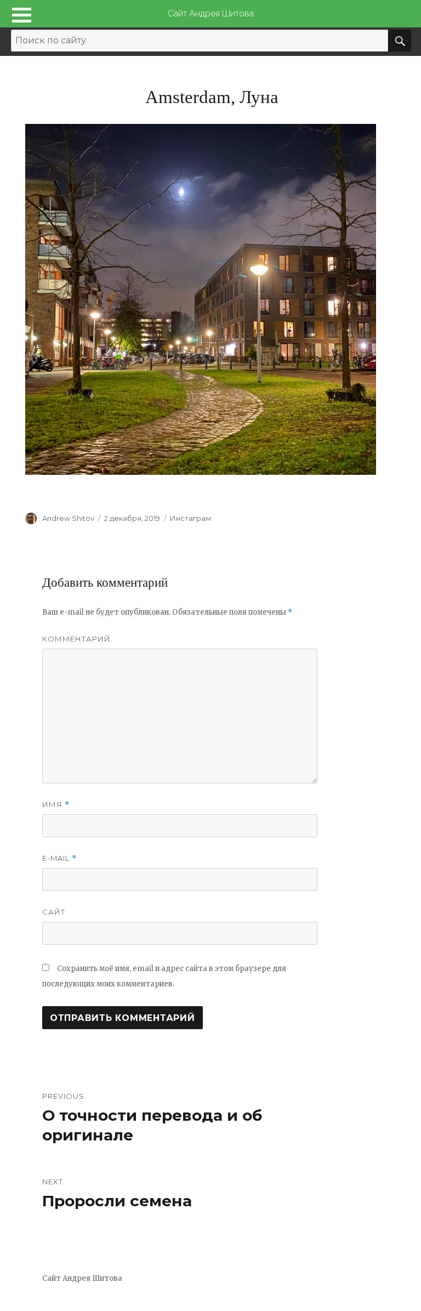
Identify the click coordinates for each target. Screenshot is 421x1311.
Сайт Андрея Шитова (211, 13)
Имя (56, 804)
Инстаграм (190, 518)
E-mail (59, 858)
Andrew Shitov (68, 518)
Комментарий (76, 638)
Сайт (53, 911)
